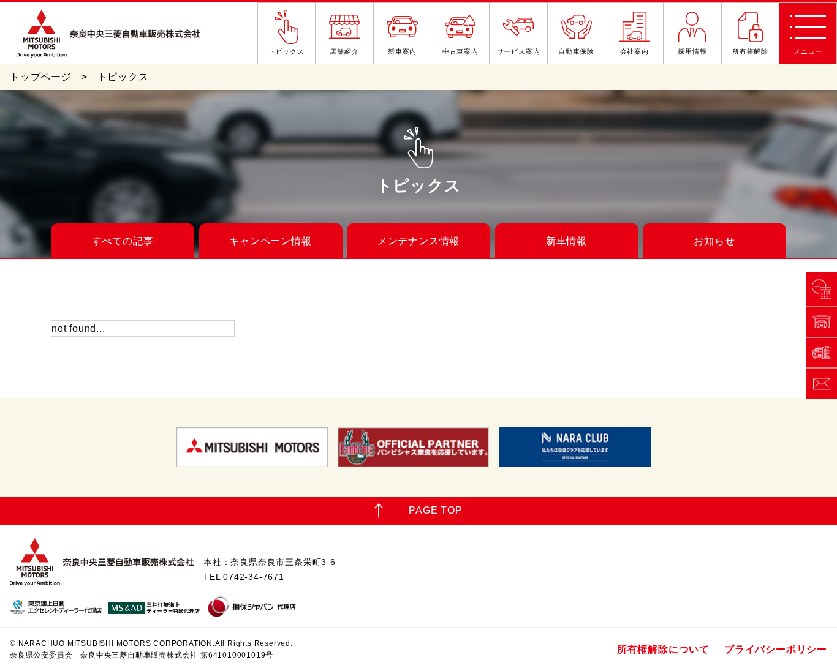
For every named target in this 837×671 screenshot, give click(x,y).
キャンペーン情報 (270, 241)
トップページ (41, 77)
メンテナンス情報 (418, 241)
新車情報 (566, 241)
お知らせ (714, 241)
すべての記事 (123, 241)
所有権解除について (663, 649)
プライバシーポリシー (775, 649)
